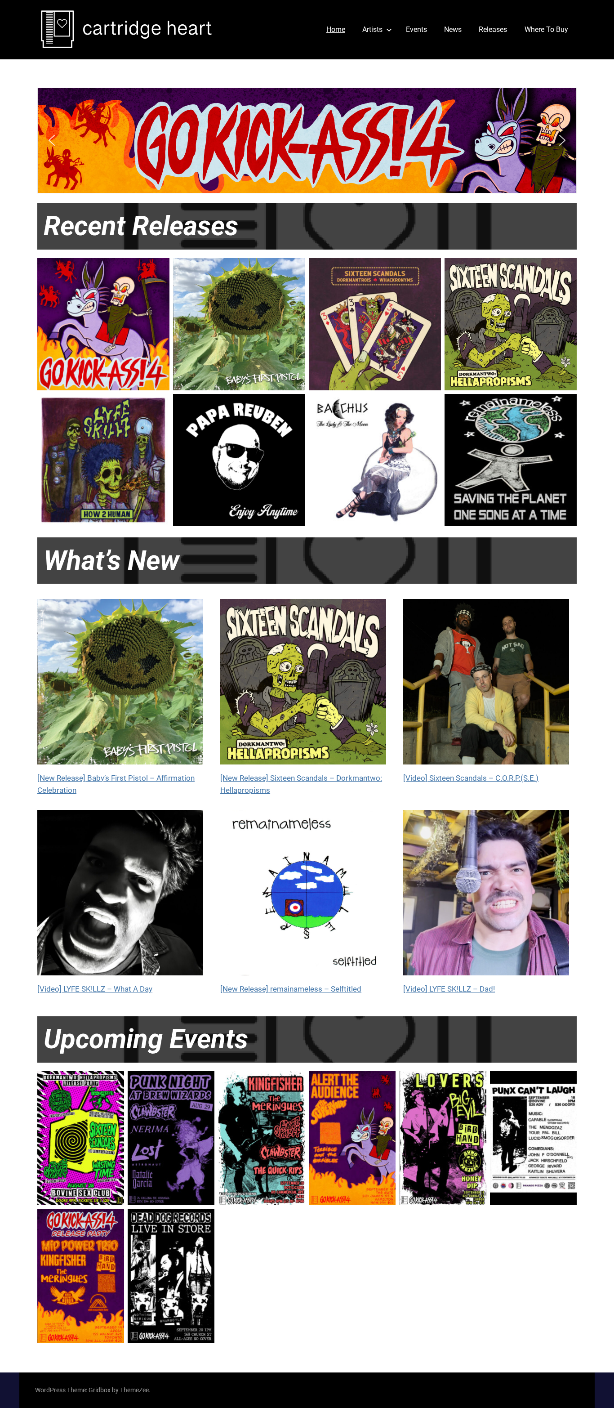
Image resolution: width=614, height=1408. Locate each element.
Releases (493, 29)
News (453, 29)
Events (416, 29)
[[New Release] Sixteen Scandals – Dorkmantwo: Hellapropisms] (303, 686)
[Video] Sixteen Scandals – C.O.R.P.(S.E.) (470, 777)
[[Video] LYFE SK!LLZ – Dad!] (486, 896)
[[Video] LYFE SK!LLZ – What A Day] (120, 896)
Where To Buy (546, 29)
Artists (372, 29)
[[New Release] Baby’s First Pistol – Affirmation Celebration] (120, 686)
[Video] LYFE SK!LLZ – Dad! (449, 988)
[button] (307, 140)
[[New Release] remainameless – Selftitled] (303, 896)
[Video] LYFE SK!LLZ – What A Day (94, 988)
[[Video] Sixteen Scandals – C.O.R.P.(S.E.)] (486, 686)
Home (335, 29)
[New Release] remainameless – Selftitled (290, 988)
